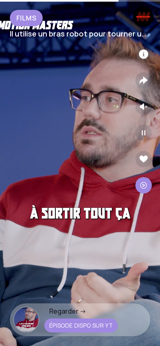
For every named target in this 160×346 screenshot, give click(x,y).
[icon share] (143, 80)
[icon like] (143, 159)
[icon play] (143, 133)
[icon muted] (143, 106)
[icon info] (143, 54)
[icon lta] (143, 185)
